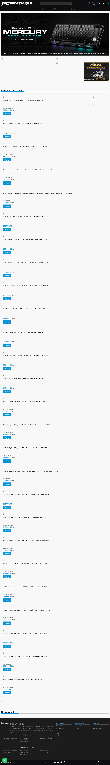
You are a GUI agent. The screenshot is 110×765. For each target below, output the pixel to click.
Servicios (67, 9)
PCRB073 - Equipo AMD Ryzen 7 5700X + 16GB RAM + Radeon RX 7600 (23, 123)
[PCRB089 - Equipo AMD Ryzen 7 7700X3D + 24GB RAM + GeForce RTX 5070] (46, 398)
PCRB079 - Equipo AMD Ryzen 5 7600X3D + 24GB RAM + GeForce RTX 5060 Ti (26, 633)
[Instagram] (45, 762)
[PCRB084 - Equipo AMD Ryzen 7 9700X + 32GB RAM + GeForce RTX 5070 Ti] (46, 561)
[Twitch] (64, 762)
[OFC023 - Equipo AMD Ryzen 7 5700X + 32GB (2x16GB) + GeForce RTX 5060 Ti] (46, 144)
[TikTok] (52, 762)
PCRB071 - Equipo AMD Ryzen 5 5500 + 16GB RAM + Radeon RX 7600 (23, 679)
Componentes (48, 9)
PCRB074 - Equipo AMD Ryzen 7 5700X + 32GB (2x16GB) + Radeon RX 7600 (25, 656)
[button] (103, 3)
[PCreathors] (16, 3)
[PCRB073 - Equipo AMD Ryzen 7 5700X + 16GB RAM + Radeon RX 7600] (46, 120)
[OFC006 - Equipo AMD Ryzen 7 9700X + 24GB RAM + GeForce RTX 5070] (46, 329)
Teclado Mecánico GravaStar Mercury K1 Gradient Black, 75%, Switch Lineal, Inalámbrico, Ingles (30, 170)
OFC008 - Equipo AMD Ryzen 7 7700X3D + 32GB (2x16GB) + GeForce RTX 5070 (26, 355)
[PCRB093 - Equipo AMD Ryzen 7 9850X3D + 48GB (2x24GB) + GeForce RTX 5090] (46, 537)
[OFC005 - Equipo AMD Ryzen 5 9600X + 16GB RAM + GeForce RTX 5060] (46, 306)
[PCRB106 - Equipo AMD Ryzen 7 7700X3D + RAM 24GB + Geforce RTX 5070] (46, 445)
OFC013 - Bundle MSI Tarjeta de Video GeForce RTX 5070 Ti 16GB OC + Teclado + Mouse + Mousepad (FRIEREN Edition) (37, 193)
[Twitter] (55, 762)
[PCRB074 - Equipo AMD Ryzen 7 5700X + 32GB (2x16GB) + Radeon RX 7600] (46, 653)
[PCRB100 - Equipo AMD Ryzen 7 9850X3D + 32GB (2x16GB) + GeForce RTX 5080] (46, 421)
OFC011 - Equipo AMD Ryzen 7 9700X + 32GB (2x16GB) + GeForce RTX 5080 (25, 239)
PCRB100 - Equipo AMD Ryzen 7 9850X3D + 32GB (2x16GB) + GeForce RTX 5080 (26, 424)
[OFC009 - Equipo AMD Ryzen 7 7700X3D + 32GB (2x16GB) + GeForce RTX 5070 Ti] (46, 213)
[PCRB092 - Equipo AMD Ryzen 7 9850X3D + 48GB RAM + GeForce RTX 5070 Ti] (46, 584)
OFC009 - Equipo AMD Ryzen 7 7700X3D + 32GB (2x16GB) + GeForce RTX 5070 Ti (27, 216)
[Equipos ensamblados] (7, 701)
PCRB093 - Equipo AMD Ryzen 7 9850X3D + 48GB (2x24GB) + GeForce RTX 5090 (26, 540)
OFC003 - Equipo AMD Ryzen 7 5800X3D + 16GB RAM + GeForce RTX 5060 (24, 378)
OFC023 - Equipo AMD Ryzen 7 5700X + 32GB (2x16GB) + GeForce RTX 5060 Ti (26, 147)
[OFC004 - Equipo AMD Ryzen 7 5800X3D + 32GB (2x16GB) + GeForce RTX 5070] (46, 283)
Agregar (7, 113)
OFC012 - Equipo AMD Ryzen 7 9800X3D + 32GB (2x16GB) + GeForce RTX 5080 (26, 262)
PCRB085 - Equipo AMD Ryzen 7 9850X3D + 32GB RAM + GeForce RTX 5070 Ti (26, 494)
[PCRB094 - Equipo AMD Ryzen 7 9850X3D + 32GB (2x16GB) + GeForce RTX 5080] (46, 607)
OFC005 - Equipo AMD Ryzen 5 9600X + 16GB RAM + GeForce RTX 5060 (24, 309)
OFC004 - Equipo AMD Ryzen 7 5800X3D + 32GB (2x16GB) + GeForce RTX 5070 (26, 285)
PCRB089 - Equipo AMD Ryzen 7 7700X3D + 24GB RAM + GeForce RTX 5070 (25, 401)
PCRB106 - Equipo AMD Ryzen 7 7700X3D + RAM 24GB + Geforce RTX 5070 (25, 448)
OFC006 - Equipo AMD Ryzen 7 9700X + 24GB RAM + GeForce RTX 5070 (24, 332)
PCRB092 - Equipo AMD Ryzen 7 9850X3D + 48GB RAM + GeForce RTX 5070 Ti (26, 587)
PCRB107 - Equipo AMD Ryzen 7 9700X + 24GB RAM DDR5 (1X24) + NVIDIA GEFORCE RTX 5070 (30, 471)
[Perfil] (89, 3)
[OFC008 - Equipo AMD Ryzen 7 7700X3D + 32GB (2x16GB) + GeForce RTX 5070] (46, 352)
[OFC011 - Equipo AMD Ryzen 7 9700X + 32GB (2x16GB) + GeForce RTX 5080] (46, 236)
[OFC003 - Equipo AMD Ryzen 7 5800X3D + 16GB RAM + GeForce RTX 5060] (46, 375)
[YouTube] (58, 762)
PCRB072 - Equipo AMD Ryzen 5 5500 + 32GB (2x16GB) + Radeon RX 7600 (24, 517)
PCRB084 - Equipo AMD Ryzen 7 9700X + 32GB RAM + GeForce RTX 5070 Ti (25, 564)
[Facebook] (49, 762)
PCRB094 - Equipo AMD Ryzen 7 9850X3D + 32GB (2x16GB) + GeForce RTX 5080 (26, 610)
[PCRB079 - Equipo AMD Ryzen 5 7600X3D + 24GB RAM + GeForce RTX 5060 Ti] (46, 630)
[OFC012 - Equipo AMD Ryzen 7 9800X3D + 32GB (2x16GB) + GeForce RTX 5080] (46, 259)
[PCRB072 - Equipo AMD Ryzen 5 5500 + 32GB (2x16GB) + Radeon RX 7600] (46, 514)
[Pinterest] (61, 762)
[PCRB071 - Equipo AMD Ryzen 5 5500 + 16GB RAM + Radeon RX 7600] (46, 676)
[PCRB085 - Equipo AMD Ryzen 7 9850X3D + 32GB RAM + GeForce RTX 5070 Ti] (46, 491)
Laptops (75, 9)
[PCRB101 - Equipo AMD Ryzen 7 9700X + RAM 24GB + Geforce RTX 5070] (46, 97)
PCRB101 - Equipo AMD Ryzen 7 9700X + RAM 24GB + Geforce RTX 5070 (24, 100)
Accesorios (58, 9)
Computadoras (37, 9)
